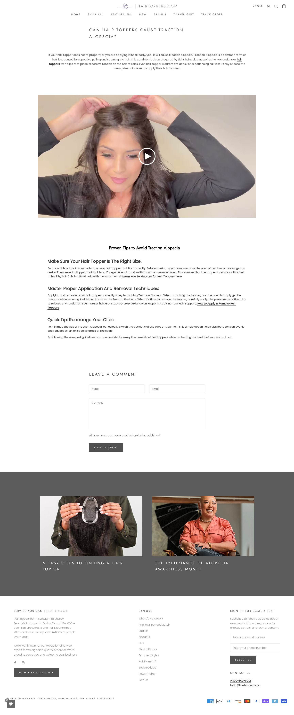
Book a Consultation (36, 672)
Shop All (95, 14)
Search (143, 631)
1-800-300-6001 (240, 681)
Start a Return (148, 649)
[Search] (276, 6)
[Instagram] (23, 662)
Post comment (106, 447)
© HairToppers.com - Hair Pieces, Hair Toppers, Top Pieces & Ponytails (61, 698)
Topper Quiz (184, 14)
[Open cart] (283, 6)
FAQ (141, 643)
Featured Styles (149, 655)
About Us (145, 637)
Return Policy (147, 674)
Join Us (258, 6)
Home (76, 14)
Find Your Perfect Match (154, 625)
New (143, 14)
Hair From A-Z (147, 661)
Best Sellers (121, 14)
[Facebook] (15, 662)
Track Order (212, 14)
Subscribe (243, 660)
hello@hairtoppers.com (245, 685)
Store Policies (147, 668)
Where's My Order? (151, 618)
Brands (160, 14)
